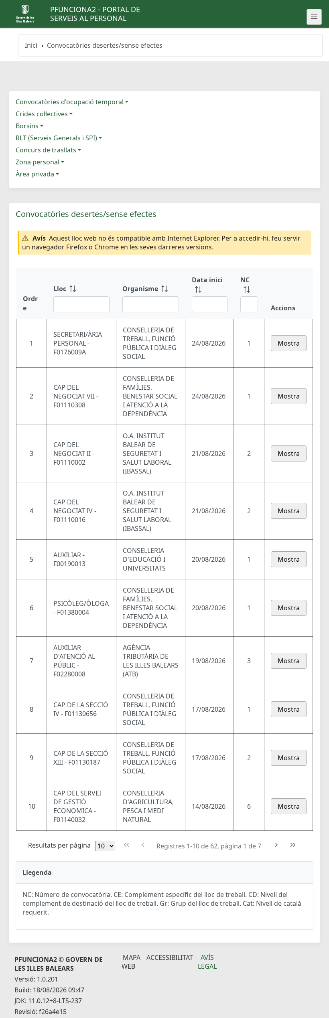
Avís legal (207, 962)
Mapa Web (131, 962)
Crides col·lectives (42, 113)
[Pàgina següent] (276, 845)
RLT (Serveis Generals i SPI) (56, 138)
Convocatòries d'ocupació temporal (70, 101)
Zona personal (37, 162)
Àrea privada (35, 174)
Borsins (27, 125)
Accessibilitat (169, 957)
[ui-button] (314, 17)
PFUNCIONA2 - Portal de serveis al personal (95, 13)
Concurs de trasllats (46, 150)
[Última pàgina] (293, 845)
